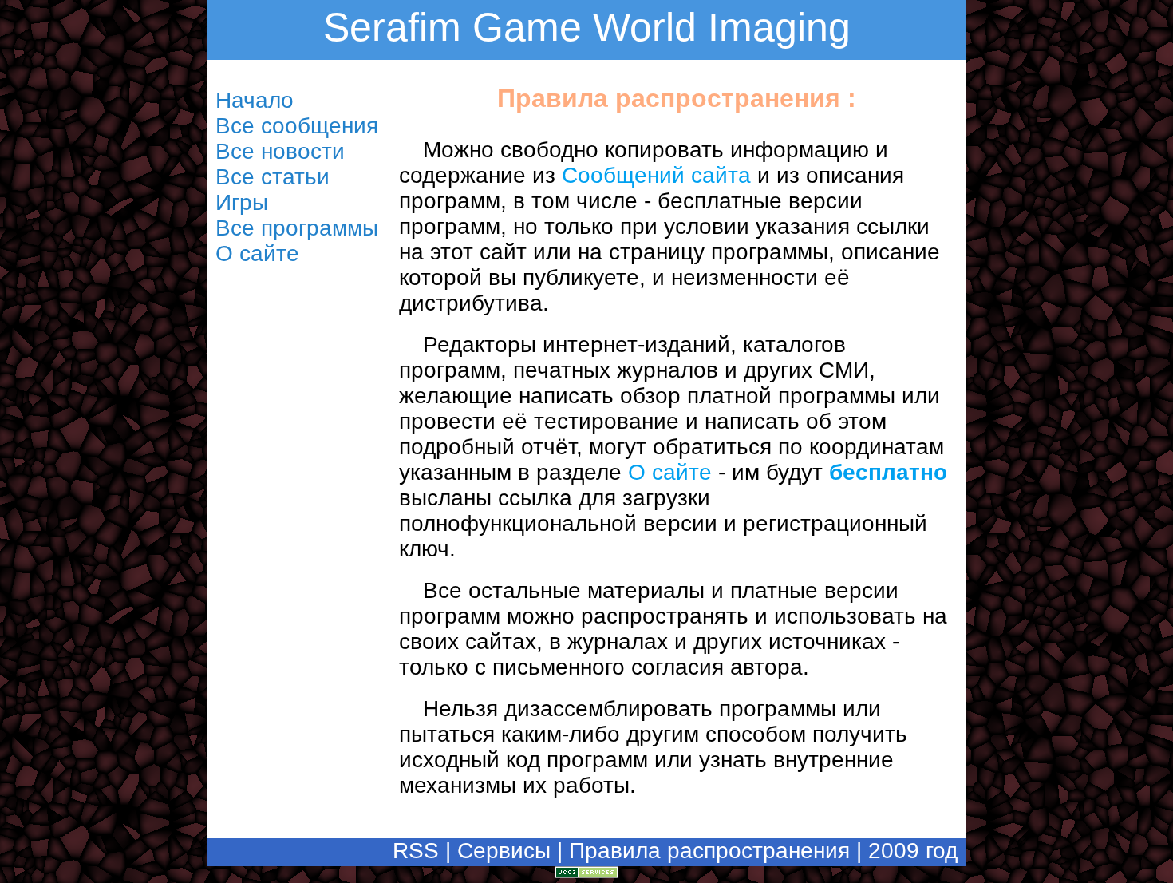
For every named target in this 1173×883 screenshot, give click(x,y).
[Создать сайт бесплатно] (586, 870)
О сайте (670, 472)
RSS (416, 850)
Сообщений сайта (656, 175)
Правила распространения (709, 850)
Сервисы (504, 850)
